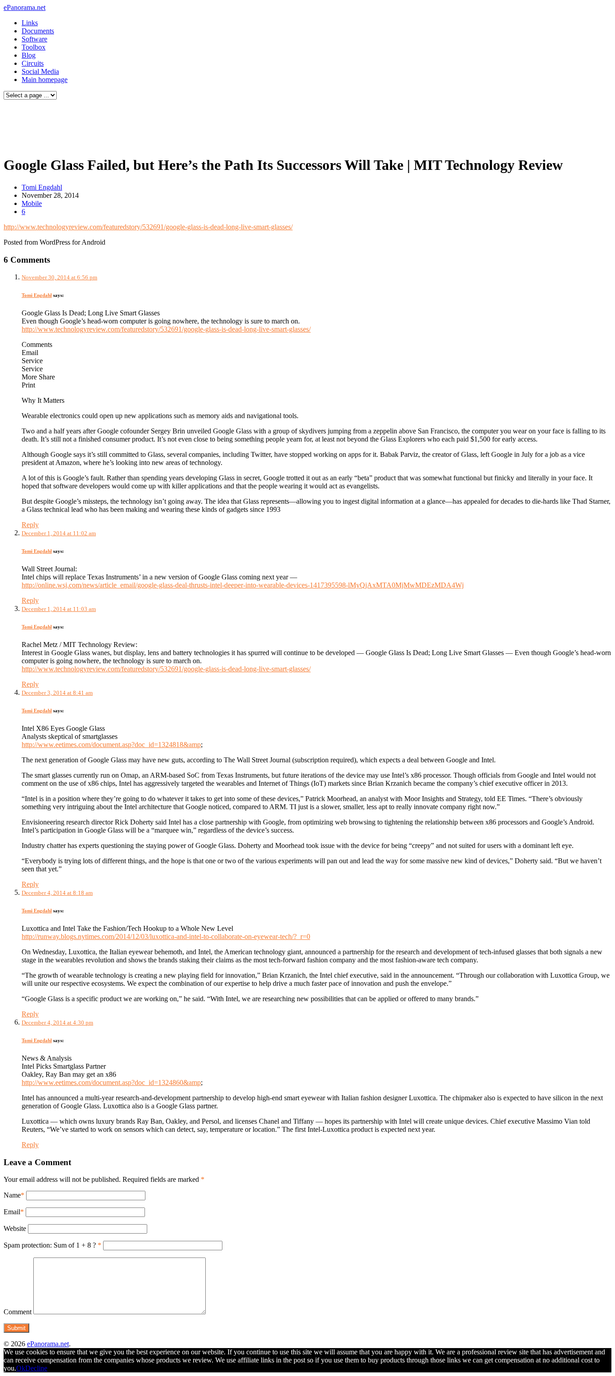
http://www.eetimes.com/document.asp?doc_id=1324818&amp (111, 744)
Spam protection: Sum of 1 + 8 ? (50, 1245)
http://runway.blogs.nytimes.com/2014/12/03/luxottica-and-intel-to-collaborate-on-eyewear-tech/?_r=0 (166, 936)
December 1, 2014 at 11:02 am (59, 533)
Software (34, 39)
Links (30, 23)
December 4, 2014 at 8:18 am (57, 892)
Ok (20, 1368)
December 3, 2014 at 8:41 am (57, 692)
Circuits (33, 63)
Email (12, 1212)
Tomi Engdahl (42, 187)
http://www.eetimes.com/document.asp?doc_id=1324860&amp (111, 1082)
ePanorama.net (24, 7)
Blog (29, 55)
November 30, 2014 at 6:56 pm (59, 277)
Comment (18, 1312)
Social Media (40, 71)
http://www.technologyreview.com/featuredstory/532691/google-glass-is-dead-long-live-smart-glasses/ (148, 227)
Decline (36, 1368)
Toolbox (33, 47)
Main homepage (45, 79)
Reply (30, 525)
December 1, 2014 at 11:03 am (59, 609)
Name (12, 1195)
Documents (38, 31)
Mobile (32, 203)
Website (15, 1228)
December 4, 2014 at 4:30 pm (57, 1022)
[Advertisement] (173, 125)
